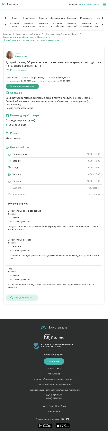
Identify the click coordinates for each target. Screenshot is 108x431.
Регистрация (93, 4)
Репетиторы (29, 18)
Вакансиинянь (14, 24)
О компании (54, 374)
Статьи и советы (54, 368)
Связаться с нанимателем (22, 86)
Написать (54, 361)
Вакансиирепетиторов (29, 24)
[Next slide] (102, 18)
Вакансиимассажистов (86, 24)
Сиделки (43, 18)
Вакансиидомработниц (57, 24)
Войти (82, 4)
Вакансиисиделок (43, 24)
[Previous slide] (5, 18)
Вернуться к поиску (23, 298)
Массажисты (86, 18)
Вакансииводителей (72, 24)
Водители (71, 18)
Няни (14, 18)
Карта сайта (54, 411)
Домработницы (57, 18)
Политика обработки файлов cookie (54, 384)
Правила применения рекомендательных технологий (54, 390)
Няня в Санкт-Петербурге (54, 406)
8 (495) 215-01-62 (54, 395)
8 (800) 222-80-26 (54, 398)
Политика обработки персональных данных (54, 379)
